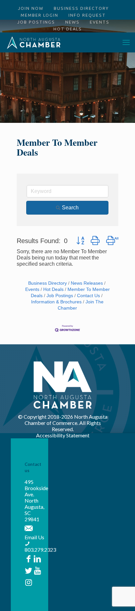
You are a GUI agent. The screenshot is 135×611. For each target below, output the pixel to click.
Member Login (39, 15)
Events (99, 22)
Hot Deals (67, 29)
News (72, 22)
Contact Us (88, 295)
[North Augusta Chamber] (34, 42)
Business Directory (81, 8)
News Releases (87, 283)
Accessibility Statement (62, 435)
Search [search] (70, 207)
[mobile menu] (126, 42)
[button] (80, 240)
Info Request (87, 15)
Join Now (31, 8)
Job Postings (36, 22)
